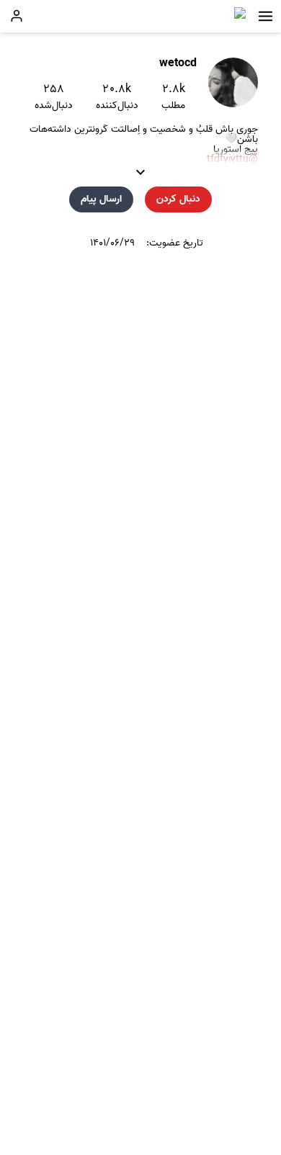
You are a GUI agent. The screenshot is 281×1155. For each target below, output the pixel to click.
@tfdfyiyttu (232, 159)
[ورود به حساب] (16, 16)
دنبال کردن (178, 199)
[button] (265, 16)
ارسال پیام (101, 199)
